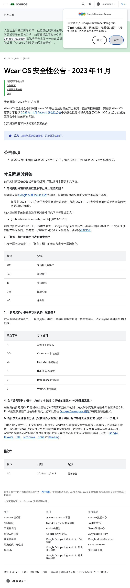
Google (113, 433)
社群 (24, 572)
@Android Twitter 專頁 (58, 517)
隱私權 (54, 572)
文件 (16, 58)
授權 (45, 572)
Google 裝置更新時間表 (32, 195)
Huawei (8, 437)
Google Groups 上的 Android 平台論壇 (64, 540)
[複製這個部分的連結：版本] (15, 452)
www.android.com (98, 533)
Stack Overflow (96, 544)
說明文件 (9, 14)
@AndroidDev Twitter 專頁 (60, 522)
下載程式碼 (10, 528)
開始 (116, 40)
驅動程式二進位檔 (13, 544)
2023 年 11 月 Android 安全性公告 (41, 112)
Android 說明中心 (97, 517)
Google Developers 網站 (75, 411)
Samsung (53, 437)
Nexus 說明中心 (96, 528)
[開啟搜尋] (83, 4)
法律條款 (34, 572)
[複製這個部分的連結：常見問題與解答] (35, 174)
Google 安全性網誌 (56, 533)
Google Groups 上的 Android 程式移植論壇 (64, 557)
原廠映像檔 (10, 539)
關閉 (99, 40)
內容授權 (45, 491)
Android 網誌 (53, 528)
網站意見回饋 (68, 572)
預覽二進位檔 (11, 533)
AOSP (7, 58)
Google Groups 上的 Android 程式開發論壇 (64, 548)
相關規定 (9, 522)
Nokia (41, 437)
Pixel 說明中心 (95, 522)
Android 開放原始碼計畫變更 (33, 42)
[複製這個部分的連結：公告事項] (23, 153)
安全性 (26, 58)
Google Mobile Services (100, 539)
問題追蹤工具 (95, 549)
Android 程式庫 (12, 517)
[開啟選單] (5, 4)
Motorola (29, 437)
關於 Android (11, 572)
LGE (18, 437)
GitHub (8, 549)
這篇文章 (85, 230)
